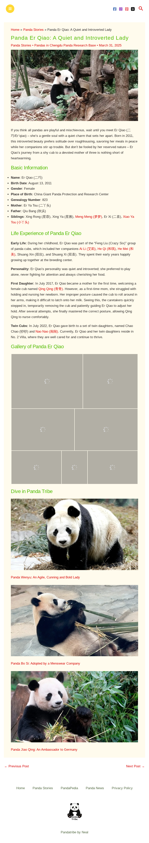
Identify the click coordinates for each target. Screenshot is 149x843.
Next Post (135, 766)
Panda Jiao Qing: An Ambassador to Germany (44, 749)
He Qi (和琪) (107, 249)
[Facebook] (115, 9)
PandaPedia (69, 788)
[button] (141, 8)
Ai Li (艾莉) (87, 249)
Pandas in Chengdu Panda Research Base (65, 45)
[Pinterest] (127, 9)
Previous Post (16, 766)
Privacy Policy (122, 788)
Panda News (95, 788)
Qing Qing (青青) (50, 289)
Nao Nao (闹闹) (47, 331)
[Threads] (133, 9)
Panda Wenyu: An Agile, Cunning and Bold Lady (45, 577)
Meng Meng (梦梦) (88, 217)
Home (20, 788)
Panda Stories (21, 45)
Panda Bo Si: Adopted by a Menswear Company (45, 663)
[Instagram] (121, 9)
